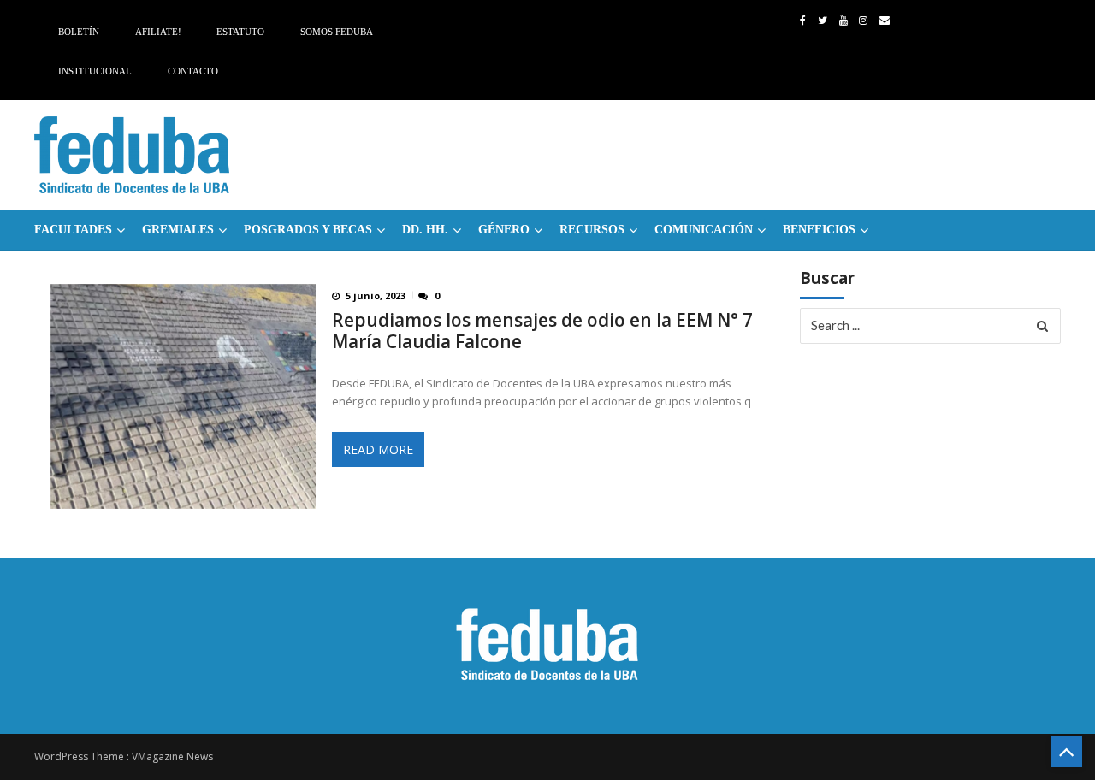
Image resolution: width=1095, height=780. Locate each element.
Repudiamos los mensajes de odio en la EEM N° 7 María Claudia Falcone (542, 331)
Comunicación (703, 229)
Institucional (95, 71)
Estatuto (240, 32)
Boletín (78, 32)
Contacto (193, 71)
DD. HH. (425, 229)
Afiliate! (158, 32)
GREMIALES (178, 229)
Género (504, 229)
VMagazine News (172, 756)
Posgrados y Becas (308, 229)
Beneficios (819, 229)
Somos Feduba (336, 32)
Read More (378, 449)
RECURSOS (591, 229)
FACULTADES (73, 229)
